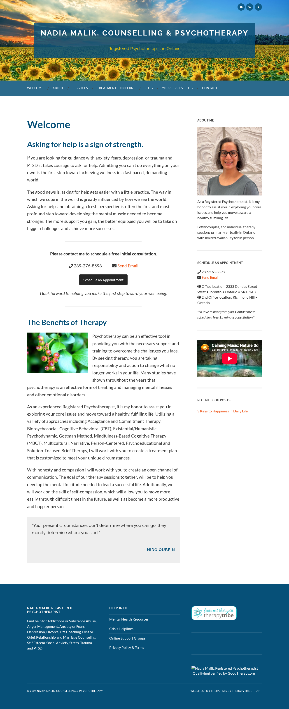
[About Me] (229, 161)
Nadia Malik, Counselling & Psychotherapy (145, 33)
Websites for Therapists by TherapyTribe (221, 690)
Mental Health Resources (129, 619)
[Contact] (241, 7)
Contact (210, 88)
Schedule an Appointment (103, 280)
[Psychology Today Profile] (258, 7)
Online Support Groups (127, 638)
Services (80, 88)
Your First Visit (176, 88)
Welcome (35, 88)
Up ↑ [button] (259, 690)
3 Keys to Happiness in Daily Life (222, 411)
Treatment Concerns (116, 88)
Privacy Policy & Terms (126, 647)
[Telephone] (249, 7)
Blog (148, 88)
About (58, 88)
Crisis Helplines (121, 628)
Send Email (127, 265)
